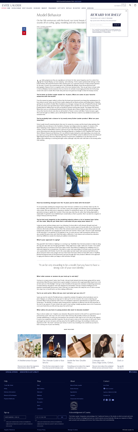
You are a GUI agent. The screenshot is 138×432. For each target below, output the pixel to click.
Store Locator (109, 388)
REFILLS (69, 8)
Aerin (84, 8)
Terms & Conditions (97, 32)
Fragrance (52, 8)
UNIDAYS (40, 409)
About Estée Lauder (76, 385)
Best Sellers (27, 8)
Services (90, 8)
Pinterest (107, 400)
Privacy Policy (107, 32)
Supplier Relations (9, 430)
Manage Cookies (73, 430)
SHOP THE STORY (69, 329)
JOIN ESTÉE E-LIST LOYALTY (29, 372)
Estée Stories (74, 388)
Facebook (104, 400)
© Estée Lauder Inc (128, 430)
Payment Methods (9, 399)
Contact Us (106, 395)
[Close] (126, 11)
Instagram (110, 400)
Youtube (113, 400)
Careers (72, 395)
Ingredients (73, 392)
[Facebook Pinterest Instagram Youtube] (117, 399)
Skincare (37, 8)
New (8, 8)
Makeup (44, 8)
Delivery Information (10, 392)
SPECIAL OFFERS (12, 372)
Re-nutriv (76, 8)
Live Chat (106, 385)
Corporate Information (76, 399)
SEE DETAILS (80, 1)
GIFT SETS (61, 8)
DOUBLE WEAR (16, 8)
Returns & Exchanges (10, 395)
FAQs (5, 388)
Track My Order (8, 385)
